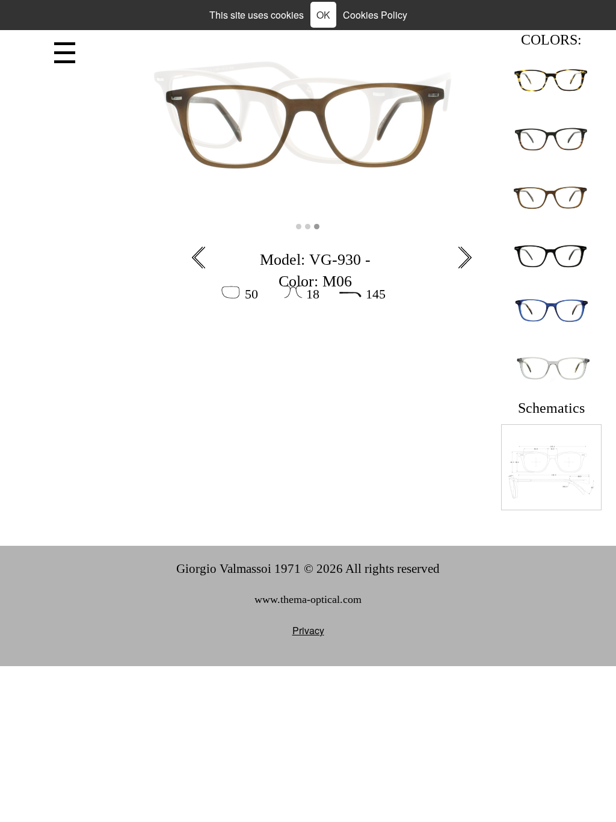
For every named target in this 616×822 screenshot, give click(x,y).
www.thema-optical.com (308, 599)
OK (323, 15)
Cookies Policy (375, 15)
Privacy (308, 630)
